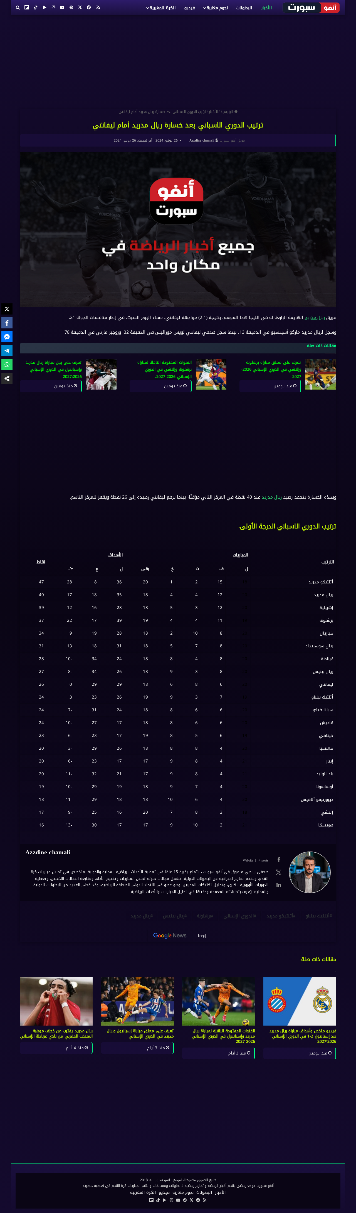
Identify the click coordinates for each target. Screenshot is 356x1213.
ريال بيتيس (173, 916)
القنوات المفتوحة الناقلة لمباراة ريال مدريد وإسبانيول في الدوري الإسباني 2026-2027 (223, 1036)
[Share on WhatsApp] (7, 364)
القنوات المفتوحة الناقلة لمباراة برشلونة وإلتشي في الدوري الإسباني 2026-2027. (164, 369)
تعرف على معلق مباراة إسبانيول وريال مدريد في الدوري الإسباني (140, 1033)
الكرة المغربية (162, 8)
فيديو (189, 8)
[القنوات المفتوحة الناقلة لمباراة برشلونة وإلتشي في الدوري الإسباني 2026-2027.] (211, 374)
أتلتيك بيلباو (318, 916)
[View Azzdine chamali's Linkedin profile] (278, 885)
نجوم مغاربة (217, 8)
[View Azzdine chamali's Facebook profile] (278, 859)
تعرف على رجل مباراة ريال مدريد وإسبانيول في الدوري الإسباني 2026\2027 (54, 369)
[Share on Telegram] (7, 350)
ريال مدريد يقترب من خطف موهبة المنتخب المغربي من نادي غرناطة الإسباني (56, 1033)
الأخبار (266, 8)
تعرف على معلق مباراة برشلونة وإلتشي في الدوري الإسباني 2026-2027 (271, 369)
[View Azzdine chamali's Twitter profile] (278, 872)
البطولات (244, 8)
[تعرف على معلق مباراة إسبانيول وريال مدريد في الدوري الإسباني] (137, 1001)
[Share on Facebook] (7, 322)
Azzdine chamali (201, 140)
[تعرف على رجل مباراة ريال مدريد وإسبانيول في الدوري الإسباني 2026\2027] (101, 374)
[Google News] (169, 936)
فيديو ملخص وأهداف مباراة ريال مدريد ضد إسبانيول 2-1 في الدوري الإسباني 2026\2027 (303, 1036)
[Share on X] (7, 309)
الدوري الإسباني (239, 916)
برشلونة (204, 916)
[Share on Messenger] (7, 336)
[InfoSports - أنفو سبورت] (311, 7)
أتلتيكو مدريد (279, 916)
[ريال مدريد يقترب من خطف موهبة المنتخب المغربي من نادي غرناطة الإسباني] (56, 1001)
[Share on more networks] (7, 378)
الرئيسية (227, 111)
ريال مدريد (315, 317)
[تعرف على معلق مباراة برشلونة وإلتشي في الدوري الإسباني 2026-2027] (320, 374)
